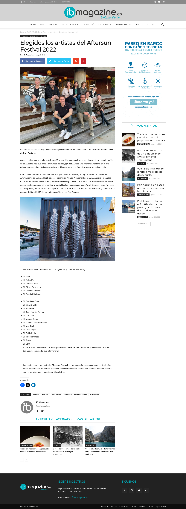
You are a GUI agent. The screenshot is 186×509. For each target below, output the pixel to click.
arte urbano (56, 395)
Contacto (104, 506)
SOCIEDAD (43, 36)
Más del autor (88, 419)
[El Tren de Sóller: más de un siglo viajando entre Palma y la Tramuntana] (68, 436)
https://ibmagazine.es (43, 406)
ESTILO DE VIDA (47, 24)
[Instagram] (155, 2)
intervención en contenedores (75, 395)
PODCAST (151, 24)
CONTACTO (66, 2)
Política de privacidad (157, 506)
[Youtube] (164, 2)
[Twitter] (159, 2)
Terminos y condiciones (120, 506)
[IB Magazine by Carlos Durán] (93, 12)
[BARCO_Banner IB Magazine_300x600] (143, 116)
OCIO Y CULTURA (68, 24)
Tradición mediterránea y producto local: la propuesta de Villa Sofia (151, 137)
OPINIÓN (139, 24)
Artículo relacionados (54, 419)
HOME (33, 24)
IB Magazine (29, 55)
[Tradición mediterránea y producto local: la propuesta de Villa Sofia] (35, 436)
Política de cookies (139, 506)
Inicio (22, 32)
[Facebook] (150, 2)
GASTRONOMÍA (26, 445)
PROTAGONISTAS (123, 24)
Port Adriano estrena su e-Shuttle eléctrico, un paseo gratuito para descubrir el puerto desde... (151, 207)
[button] (162, 24)
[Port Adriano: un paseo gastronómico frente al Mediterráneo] (128, 190)
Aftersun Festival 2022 (41, 395)
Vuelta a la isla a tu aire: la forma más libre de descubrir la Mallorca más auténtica (100, 451)
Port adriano (94, 395)
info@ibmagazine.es (79, 497)
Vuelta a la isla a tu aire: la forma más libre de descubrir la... (150, 171)
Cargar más (142, 224)
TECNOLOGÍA (88, 24)
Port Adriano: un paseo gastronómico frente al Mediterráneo (150, 188)
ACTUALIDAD (24, 36)
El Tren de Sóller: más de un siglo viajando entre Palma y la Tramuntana (66, 451)
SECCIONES (103, 24)
